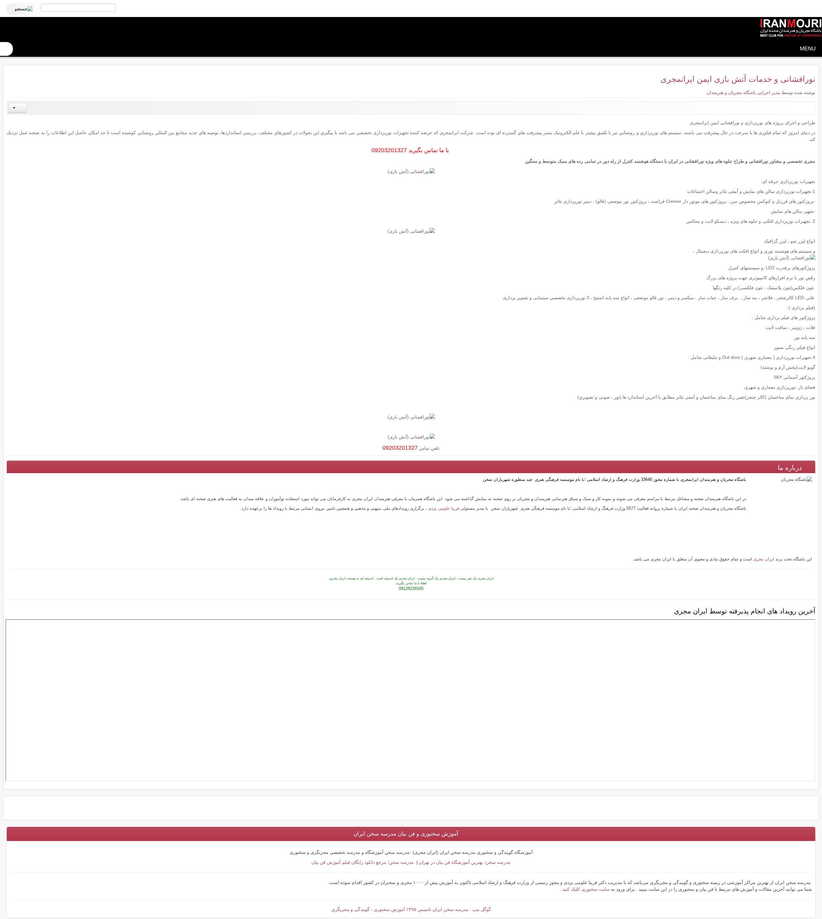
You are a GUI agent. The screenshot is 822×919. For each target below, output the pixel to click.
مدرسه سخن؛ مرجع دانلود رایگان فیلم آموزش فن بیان (362, 862)
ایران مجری (763, 559)
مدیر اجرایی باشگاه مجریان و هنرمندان (743, 92)
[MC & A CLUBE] (790, 28)
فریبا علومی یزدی (443, 508)
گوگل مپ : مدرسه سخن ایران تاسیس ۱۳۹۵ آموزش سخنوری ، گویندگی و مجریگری (411, 909)
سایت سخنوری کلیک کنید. (585, 889)
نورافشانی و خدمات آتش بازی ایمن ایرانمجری (737, 78)
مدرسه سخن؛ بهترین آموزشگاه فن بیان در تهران (464, 862)
